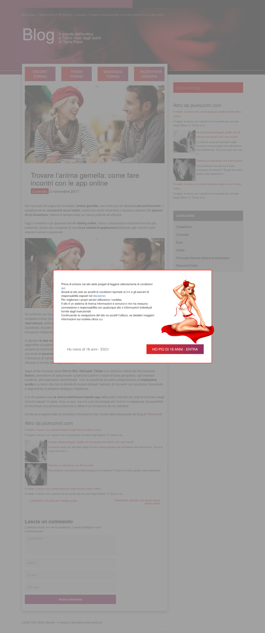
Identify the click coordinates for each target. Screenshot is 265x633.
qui (63, 288)
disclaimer (99, 296)
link (128, 292)
